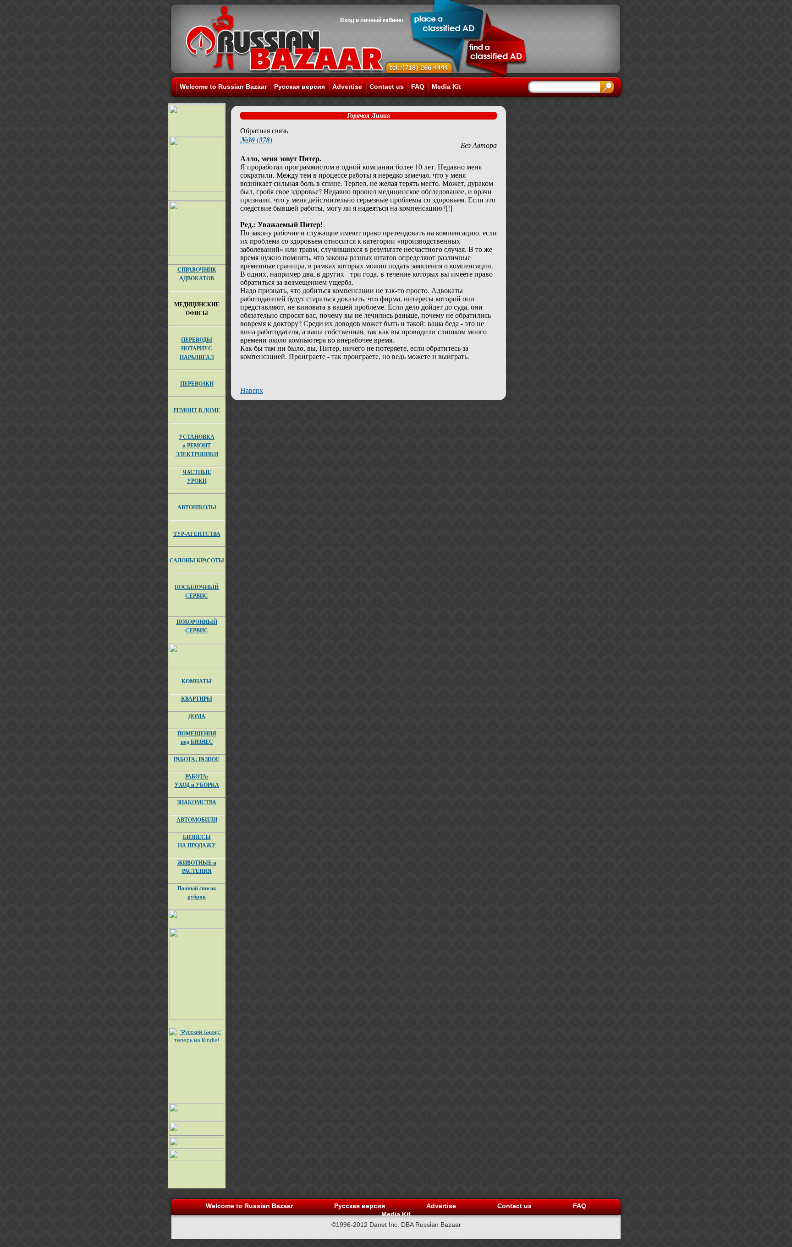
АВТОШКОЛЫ (196, 507)
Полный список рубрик (196, 892)
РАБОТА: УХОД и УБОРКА (197, 781)
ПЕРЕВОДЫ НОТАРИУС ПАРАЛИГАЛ (197, 348)
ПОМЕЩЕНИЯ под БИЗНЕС (196, 738)
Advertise (347, 86)
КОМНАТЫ (197, 681)
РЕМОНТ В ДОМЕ (196, 410)
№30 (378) (256, 140)
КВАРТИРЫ (196, 698)
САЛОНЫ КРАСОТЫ (197, 560)
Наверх (251, 390)
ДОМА (196, 716)
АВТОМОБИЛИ (196, 819)
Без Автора (479, 145)
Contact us (386, 86)
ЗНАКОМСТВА (196, 802)
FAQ (417, 86)
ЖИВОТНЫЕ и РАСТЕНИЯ (196, 867)
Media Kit (446, 86)
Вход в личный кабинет (372, 20)
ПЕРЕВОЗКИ (197, 383)
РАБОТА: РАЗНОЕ (197, 759)
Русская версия (299, 86)
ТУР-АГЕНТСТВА (196, 534)
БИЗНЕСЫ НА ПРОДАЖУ (197, 841)
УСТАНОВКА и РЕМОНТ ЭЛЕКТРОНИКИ (197, 445)
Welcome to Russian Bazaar (223, 86)
